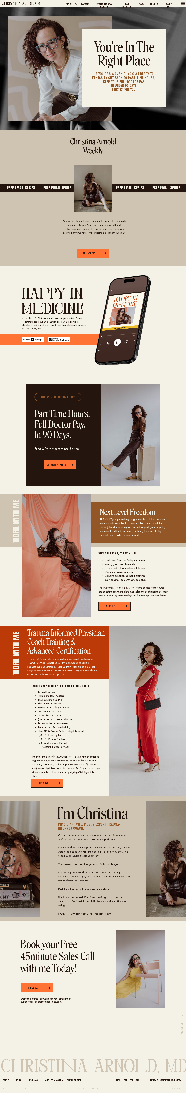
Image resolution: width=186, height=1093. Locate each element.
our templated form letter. (152, 595)
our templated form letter (49, 772)
